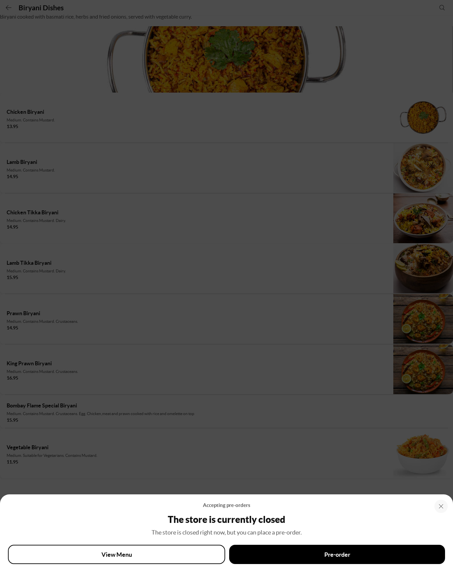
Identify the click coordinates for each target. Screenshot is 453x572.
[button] (441, 506)
